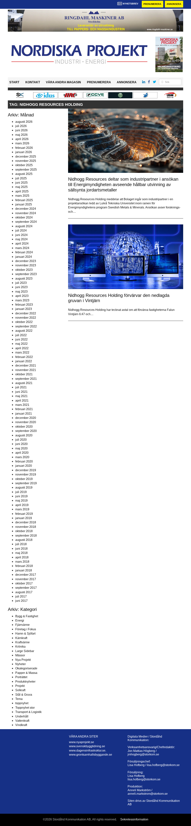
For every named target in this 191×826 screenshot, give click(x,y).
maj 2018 (21, 552)
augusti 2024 (23, 226)
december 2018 (25, 522)
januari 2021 (23, 413)
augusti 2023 (23, 278)
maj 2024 (21, 239)
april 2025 (22, 191)
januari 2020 (23, 465)
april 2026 (22, 139)
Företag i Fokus (25, 629)
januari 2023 (23, 308)
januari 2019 (23, 518)
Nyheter (20, 664)
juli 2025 (21, 178)
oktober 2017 (24, 583)
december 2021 (25, 365)
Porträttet (21, 677)
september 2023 (26, 274)
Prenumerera (152, 4)
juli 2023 (21, 282)
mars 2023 (22, 300)
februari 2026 (24, 147)
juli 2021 (21, 387)
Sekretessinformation (134, 819)
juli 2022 (21, 335)
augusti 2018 (23, 539)
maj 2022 (21, 343)
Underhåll (21, 716)
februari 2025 (24, 200)
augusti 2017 (23, 592)
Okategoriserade (26, 668)
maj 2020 (21, 448)
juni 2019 (21, 496)
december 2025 (25, 156)
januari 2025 (23, 204)
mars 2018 (22, 561)
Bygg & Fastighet (26, 616)
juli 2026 (21, 126)
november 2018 (25, 526)
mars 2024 (22, 248)
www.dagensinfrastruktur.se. (87, 750)
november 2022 (25, 317)
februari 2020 (24, 461)
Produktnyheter (25, 681)
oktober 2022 (24, 322)
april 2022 (22, 348)
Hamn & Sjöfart (25, 633)
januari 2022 (23, 361)
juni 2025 (21, 182)
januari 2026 (23, 152)
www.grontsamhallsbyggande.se (90, 754)
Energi (19, 620)
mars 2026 (22, 143)
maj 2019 (21, 500)
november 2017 (25, 579)
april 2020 (22, 452)
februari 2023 (24, 304)
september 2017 (26, 587)
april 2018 (22, 557)
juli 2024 (21, 230)
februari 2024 (24, 252)
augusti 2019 (23, 487)
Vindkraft (21, 725)
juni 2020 (21, 443)
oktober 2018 (24, 531)
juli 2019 (21, 492)
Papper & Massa (26, 672)
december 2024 (25, 208)
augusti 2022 (23, 330)
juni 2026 (21, 130)
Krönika (20, 646)
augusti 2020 (23, 435)
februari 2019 (24, 513)
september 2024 (26, 221)
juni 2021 (21, 391)
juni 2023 (21, 287)
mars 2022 (22, 352)
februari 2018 (24, 565)
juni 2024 (21, 235)
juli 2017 (21, 596)
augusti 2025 (23, 173)
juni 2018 (21, 548)
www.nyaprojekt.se (81, 742)
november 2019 (25, 474)
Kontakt (32, 82)
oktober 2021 (24, 374)
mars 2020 (22, 457)
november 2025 (25, 160)
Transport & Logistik (28, 712)
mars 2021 (22, 404)
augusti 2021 (23, 383)
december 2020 (25, 417)
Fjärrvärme (22, 624)
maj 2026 (21, 134)
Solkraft (20, 690)
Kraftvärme (22, 642)
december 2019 (25, 470)
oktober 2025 (24, 165)
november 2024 (25, 213)
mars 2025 (22, 195)
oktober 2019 (24, 479)
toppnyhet (21, 703)
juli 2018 (21, 544)
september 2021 (26, 378)
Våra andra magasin (63, 82)
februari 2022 (24, 357)
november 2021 (25, 370)
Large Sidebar (24, 651)
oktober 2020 (24, 426)
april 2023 (22, 295)
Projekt (20, 685)
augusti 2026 (23, 121)
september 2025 (26, 169)
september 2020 (26, 430)
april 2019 (22, 505)
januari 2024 (23, 256)
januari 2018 (23, 570)
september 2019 (26, 483)
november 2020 (25, 422)
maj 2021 (21, 396)
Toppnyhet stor (25, 707)
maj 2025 (21, 186)
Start (14, 82)
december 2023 (25, 261)
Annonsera (174, 4)
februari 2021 (24, 409)
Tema (19, 698)
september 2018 (26, 535)
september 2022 (26, 326)
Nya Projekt (23, 659)
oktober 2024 (24, 217)
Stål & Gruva (23, 694)
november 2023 (25, 265)
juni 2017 (21, 600)
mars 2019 (22, 509)
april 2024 (22, 243)
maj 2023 (21, 291)
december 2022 (25, 313)
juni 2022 (21, 339)
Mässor (20, 655)
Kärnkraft (21, 638)
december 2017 (25, 574)
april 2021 (22, 400)
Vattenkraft (22, 720)
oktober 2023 (24, 269)
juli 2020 (21, 439)
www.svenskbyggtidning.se (87, 746)
